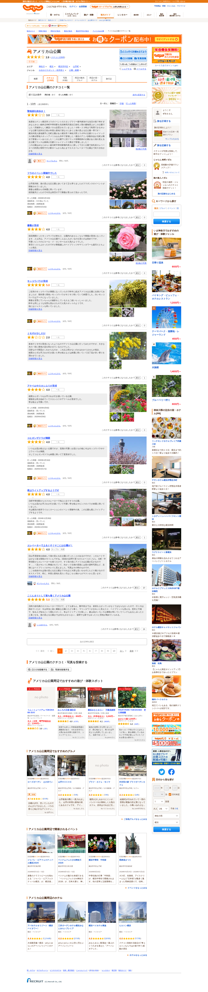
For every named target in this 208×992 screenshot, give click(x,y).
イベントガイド (80, 20)
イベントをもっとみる (137, 888)
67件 (76, 721)
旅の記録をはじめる (166, 193)
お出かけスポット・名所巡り (51, 70)
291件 (107, 938)
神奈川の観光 (55, 31)
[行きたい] (133, 64)
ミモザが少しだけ (36, 333)
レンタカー (122, 14)
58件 (136, 724)
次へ (122, 651)
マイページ (181, 6)
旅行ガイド (42, 20)
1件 (45, 729)
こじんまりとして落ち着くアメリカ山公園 (49, 595)
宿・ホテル (31, 970)
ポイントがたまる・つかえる (37, 26)
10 (114, 651)
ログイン (73, 6)
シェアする (127, 69)
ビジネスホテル (55, 970)
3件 (137, 795)
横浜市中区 (63, 66)
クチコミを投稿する (126, 59)
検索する (166, 221)
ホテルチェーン (42, 970)
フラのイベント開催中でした (42, 173)
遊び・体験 (89, 14)
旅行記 (109, 79)
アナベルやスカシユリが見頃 (42, 385)
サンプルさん (51, 161)
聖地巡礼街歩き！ (36, 111)
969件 (106, 721)
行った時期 (131, 103)
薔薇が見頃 (33, 225)
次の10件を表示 (87, 642)
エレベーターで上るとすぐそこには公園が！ (50, 545)
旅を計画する (164, 121)
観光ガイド (52, 20)
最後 (132, 651)
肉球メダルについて (172, 172)
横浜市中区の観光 (82, 31)
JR (90, 970)
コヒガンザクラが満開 (38, 438)
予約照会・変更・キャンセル (164, 6)
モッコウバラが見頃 (37, 281)
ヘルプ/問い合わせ (178, 1)
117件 (137, 938)
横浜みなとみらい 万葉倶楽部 (101, 710)
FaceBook (171, 772)
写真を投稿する (140, 59)
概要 (36, 79)
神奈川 (42, 66)
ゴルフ (149, 15)
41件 (45, 799)
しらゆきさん (42, 625)
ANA (96, 970)
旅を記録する (164, 145)
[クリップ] (142, 64)
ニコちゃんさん (54, 213)
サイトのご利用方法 (162, 1)
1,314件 (47, 938)
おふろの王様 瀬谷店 (67, 710)
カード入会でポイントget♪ (166, 65)
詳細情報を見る (35, 154)
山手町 (76, 66)
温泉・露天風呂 (68, 970)
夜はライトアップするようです (43, 490)
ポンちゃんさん (43, 583)
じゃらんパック (72, 15)
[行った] (123, 64)
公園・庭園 (74, 70)
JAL (93, 970)
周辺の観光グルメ (79, 79)
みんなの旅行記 (105, 20)
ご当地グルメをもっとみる (135, 819)
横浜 (51, 66)
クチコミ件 (57, 57)
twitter (161, 772)
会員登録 (83, 6)
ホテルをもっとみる (138, 955)
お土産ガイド (93, 20)
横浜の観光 (68, 31)
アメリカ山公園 (98, 31)
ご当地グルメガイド (65, 20)
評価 (122, 103)
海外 (161, 15)
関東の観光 (43, 31)
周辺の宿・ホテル (94, 79)
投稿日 (113, 103)
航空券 (136, 15)
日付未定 (176, 794)
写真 (65, 79)
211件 (76, 938)
